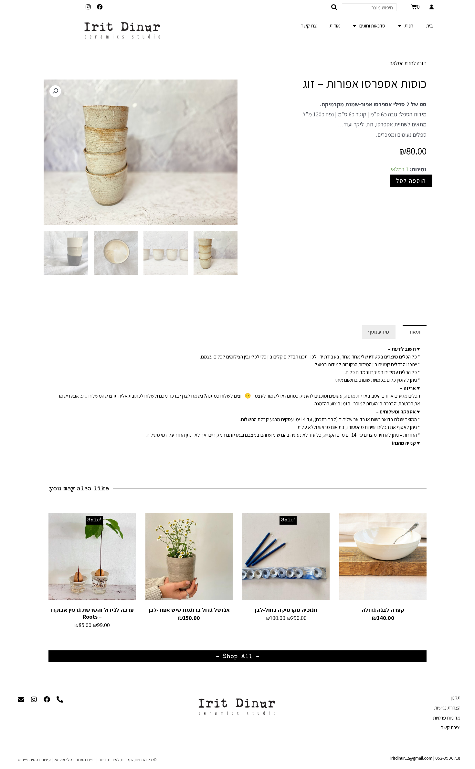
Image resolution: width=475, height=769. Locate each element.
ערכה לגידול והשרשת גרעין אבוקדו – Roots (92, 613)
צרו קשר (309, 25)
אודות (335, 25)
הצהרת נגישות (447, 707)
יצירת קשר (450, 727)
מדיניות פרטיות (446, 717)
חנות (409, 25)
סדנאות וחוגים (372, 25)
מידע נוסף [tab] (378, 331)
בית (429, 25)
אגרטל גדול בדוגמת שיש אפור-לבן (189, 610)
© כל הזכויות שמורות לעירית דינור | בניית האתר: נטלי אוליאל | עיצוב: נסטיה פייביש (87, 760)
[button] (55, 91)
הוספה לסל (411, 180)
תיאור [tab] (414, 331)
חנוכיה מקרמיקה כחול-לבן (286, 610)
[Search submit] (334, 7)
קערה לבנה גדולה (383, 610)
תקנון (455, 697)
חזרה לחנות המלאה (408, 63)
